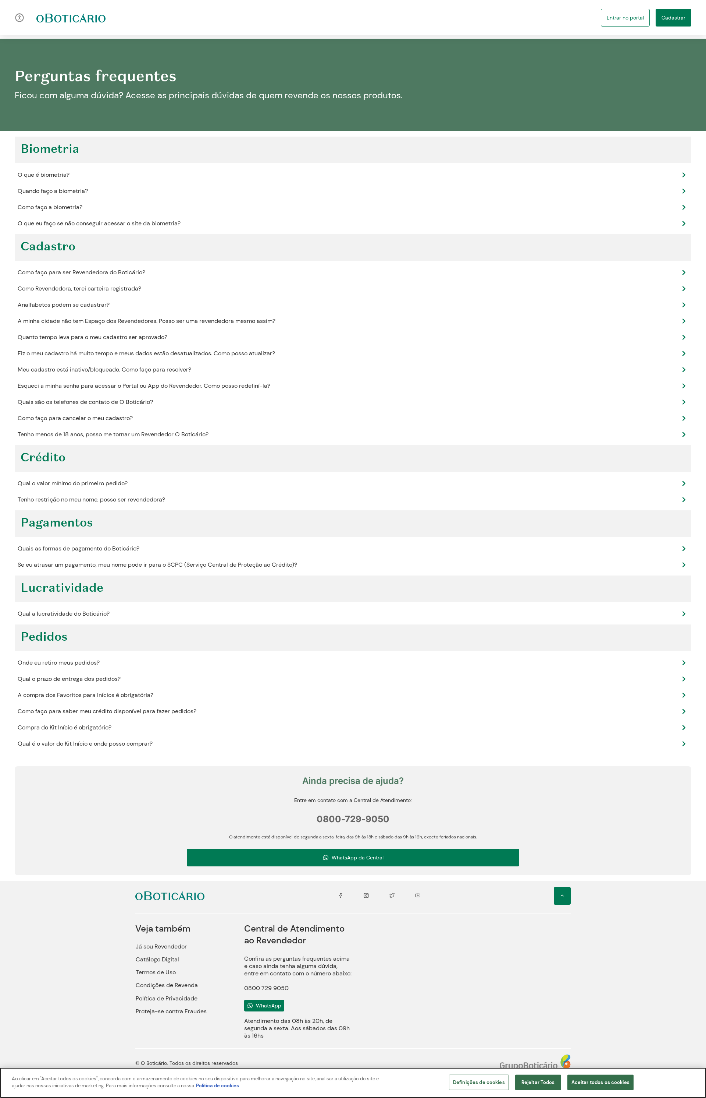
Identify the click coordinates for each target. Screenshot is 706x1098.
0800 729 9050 (266, 988)
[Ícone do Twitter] (392, 896)
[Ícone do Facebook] (340, 896)
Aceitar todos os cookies (600, 1082)
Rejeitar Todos (538, 1082)
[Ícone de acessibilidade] (19, 18)
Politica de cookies (217, 1086)
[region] (353, 1083)
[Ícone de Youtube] (417, 896)
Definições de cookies (479, 1082)
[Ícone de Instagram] (366, 896)
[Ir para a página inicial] (71, 18)
